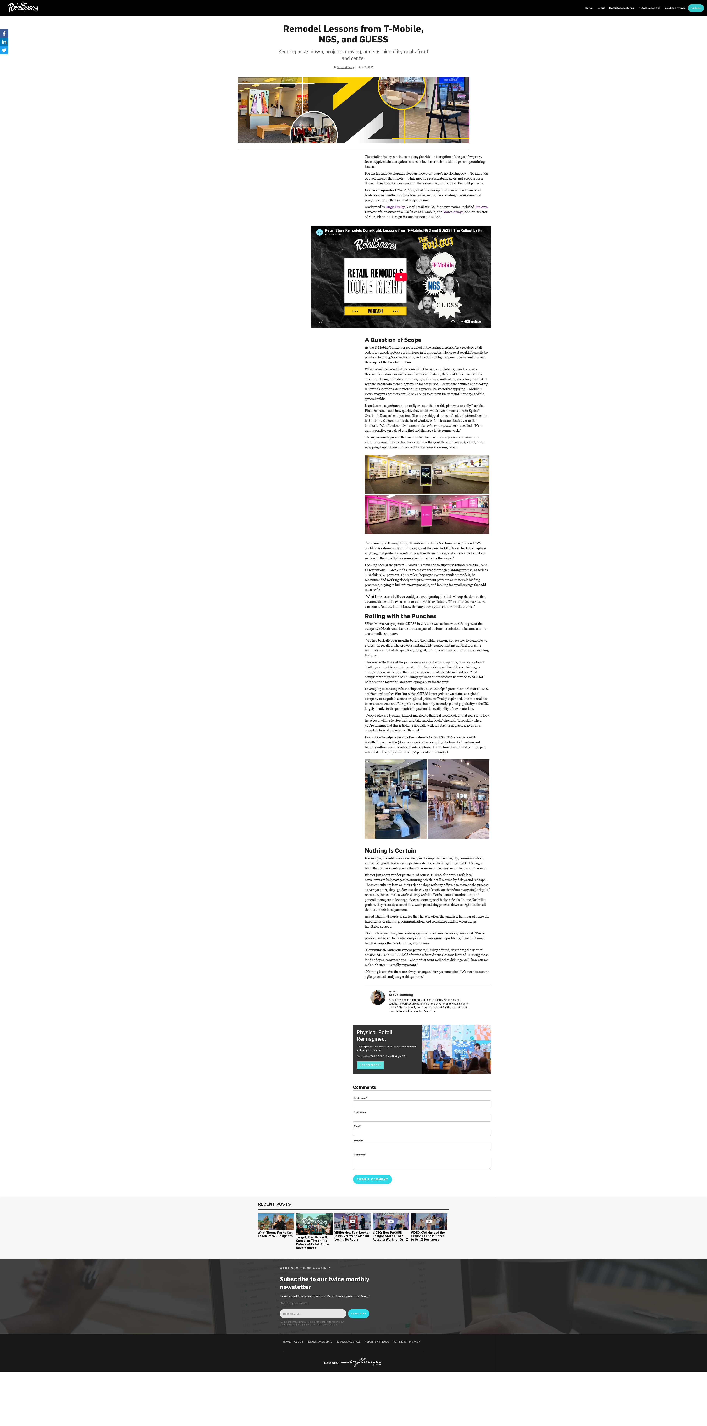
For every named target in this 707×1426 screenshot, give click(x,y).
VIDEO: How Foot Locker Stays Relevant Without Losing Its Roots (352, 1236)
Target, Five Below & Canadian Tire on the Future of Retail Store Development (312, 1242)
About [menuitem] (601, 8)
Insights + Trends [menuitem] (675, 8)
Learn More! (370, 1065)
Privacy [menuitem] (414, 1341)
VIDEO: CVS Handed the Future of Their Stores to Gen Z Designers (428, 1236)
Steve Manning (345, 67)
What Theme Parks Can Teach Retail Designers (275, 1234)
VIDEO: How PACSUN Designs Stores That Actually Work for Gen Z (390, 1236)
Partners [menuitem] (696, 8)
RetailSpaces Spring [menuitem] (621, 8)
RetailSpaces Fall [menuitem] (649, 8)
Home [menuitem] (589, 8)
